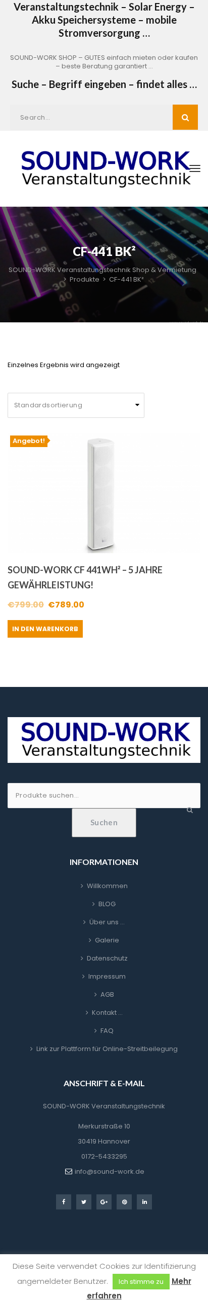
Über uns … (107, 922)
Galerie (107, 940)
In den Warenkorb (45, 629)
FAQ (107, 1030)
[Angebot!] (104, 492)
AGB (107, 994)
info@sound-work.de (109, 1171)
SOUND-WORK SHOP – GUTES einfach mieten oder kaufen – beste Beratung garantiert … (104, 62)
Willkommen (107, 886)
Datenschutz (107, 958)
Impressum (107, 976)
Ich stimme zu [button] (141, 1281)
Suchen (104, 822)
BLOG (107, 904)
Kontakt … (107, 1012)
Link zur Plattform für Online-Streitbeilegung (107, 1049)
